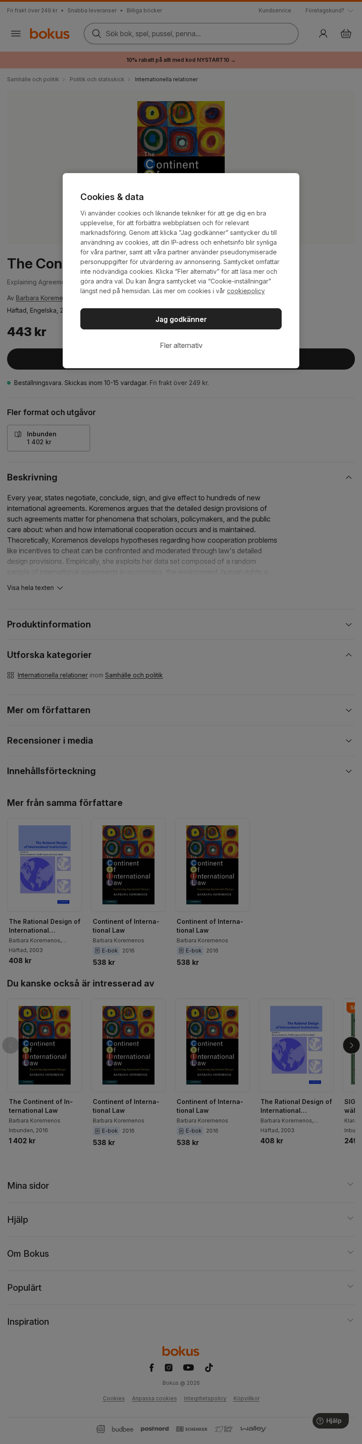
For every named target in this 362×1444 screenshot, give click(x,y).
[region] (181, 270)
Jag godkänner (181, 319)
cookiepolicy (246, 291)
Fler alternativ (181, 345)
